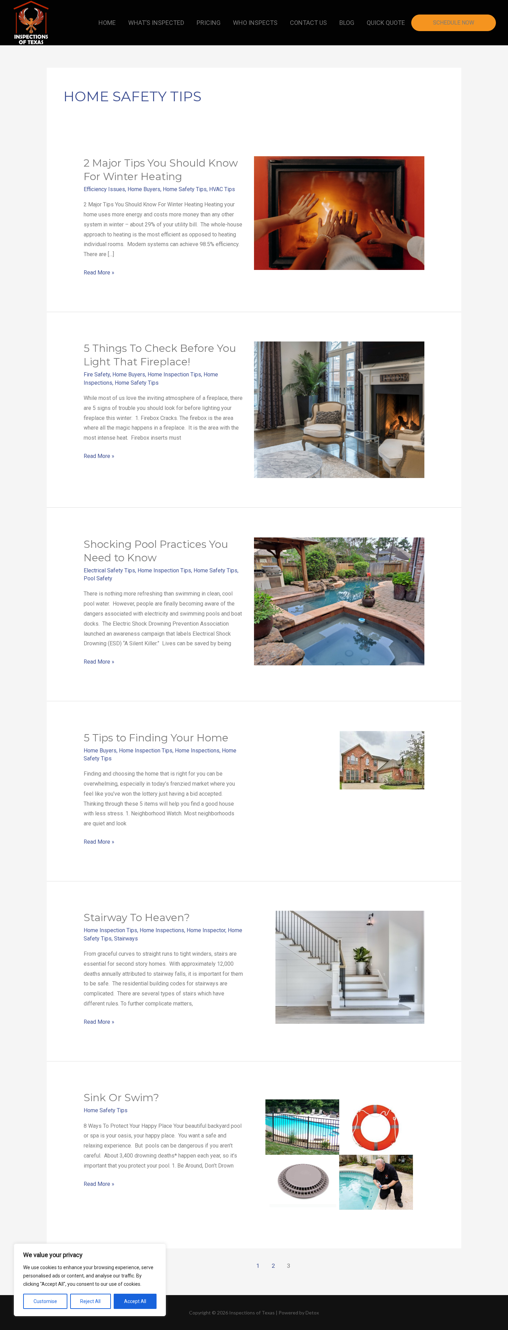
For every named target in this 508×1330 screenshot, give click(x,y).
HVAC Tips (222, 189)
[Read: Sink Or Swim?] (339, 1154)
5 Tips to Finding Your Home (156, 737)
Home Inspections (197, 750)
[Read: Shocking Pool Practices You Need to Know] (339, 601)
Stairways (126, 938)
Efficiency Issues (104, 189)
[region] (90, 1280)
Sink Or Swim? (121, 1097)
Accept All (135, 1301)
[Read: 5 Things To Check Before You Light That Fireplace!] (339, 409)
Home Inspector (206, 930)
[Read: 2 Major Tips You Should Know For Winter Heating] (339, 212)
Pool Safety (98, 578)
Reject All (90, 1301)
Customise (45, 1301)
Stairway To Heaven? (137, 917)
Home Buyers (144, 189)
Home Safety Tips (185, 189)
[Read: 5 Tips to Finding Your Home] (382, 759)
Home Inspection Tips (174, 374)
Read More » (99, 272)
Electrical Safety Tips (109, 570)
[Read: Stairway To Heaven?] (349, 967)
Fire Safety (97, 374)
